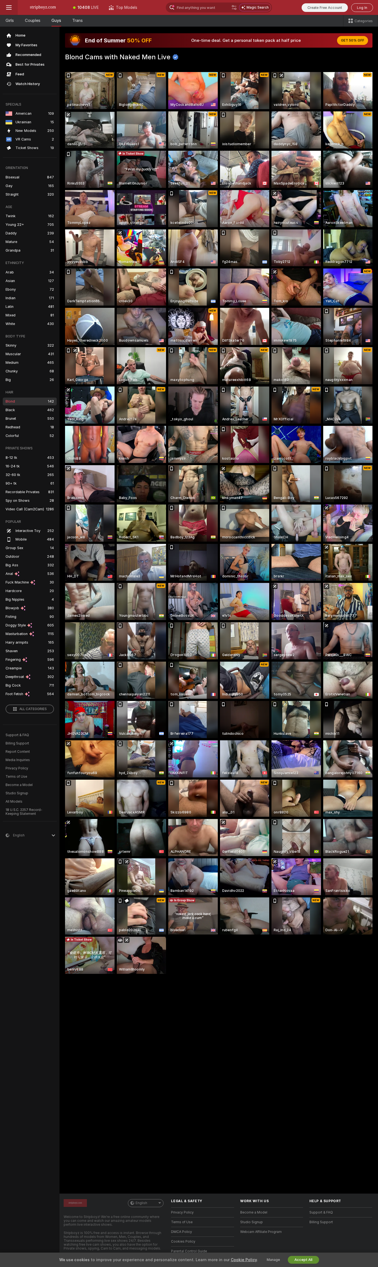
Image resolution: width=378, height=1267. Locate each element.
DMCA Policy (181, 1232)
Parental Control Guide (189, 1251)
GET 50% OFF (352, 40)
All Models (14, 801)
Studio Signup (17, 793)
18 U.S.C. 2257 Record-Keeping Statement (24, 812)
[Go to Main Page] (43, 7)
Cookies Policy (183, 1241)
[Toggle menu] (9, 7)
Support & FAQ (17, 735)
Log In (362, 8)
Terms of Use (16, 777)
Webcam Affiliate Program (261, 1232)
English (141, 1203)
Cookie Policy (244, 1260)
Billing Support (17, 743)
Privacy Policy (17, 768)
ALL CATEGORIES (33, 709)
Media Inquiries (18, 760)
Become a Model (19, 785)
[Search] (234, 7)
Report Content (18, 752)
